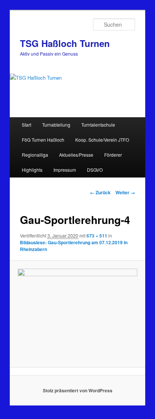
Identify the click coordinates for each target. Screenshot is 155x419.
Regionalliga (35, 154)
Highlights (32, 169)
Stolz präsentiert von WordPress (77, 390)
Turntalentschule (98, 124)
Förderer (113, 154)
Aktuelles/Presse (76, 154)
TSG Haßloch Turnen (65, 43)
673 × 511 (97, 235)
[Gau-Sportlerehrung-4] (77, 314)
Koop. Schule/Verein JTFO (102, 139)
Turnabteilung (56, 124)
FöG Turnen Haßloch (43, 139)
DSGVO (95, 169)
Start (26, 124)
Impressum (64, 169)
